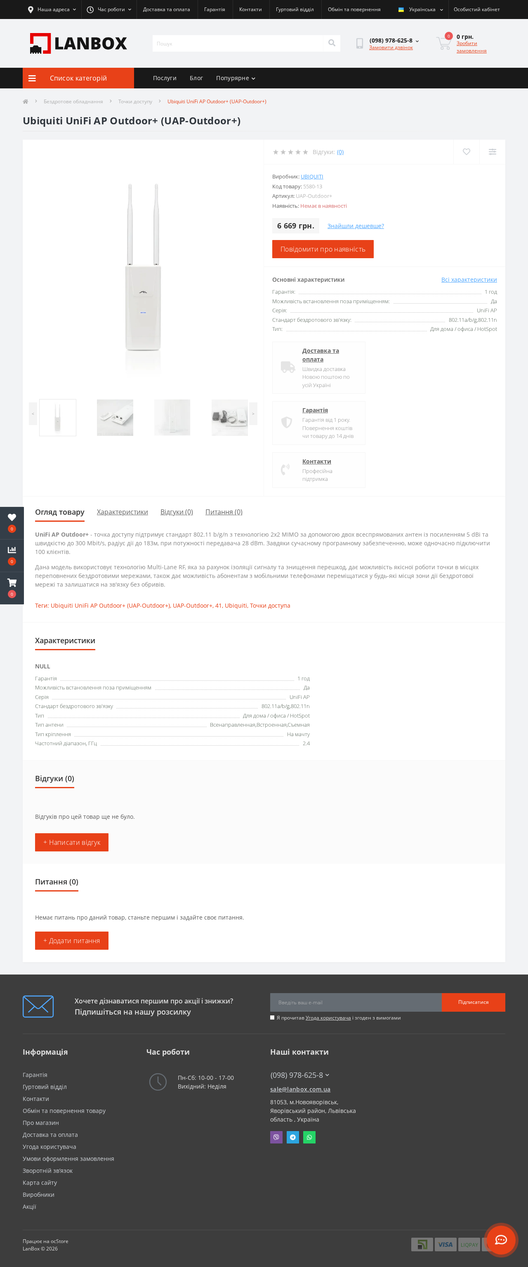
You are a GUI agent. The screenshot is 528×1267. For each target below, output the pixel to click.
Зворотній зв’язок (48, 1170)
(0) (340, 152)
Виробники (38, 1194)
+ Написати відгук (71, 842)
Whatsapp (309, 1137)
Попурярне (232, 78)
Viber (276, 1137)
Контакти (250, 9)
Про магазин (41, 1123)
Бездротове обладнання (73, 101)
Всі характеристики (469, 279)
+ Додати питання (71, 940)
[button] (12, 588)
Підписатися (473, 1002)
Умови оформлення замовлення (68, 1158)
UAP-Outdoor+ (192, 605)
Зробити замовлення (472, 47)
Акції (29, 1206)
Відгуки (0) (176, 511)
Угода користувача (328, 1017)
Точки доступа (270, 605)
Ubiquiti (312, 176)
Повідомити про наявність (322, 249)
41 (218, 605)
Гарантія (214, 9)
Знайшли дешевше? (356, 226)
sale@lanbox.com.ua (300, 1089)
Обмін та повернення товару (64, 1111)
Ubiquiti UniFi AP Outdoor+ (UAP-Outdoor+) (110, 605)
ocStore (59, 1241)
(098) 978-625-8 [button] (297, 1075)
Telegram (293, 1137)
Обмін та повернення (354, 9)
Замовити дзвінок (391, 47)
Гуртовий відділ (295, 9)
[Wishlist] (466, 152)
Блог (196, 78)
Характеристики (122, 511)
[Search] (331, 43)
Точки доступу (135, 101)
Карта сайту (40, 1182)
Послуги (165, 78)
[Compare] (492, 152)
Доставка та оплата (166, 9)
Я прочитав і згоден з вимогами (339, 1017)
